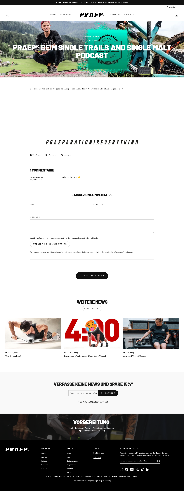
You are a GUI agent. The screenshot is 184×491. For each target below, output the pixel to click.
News (53, 15)
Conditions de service (101, 252)
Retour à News (94, 276)
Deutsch (44, 454)
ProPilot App (98, 453)
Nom (32, 204)
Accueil (88, 37)
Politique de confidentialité (75, 252)
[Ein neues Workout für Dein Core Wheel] (92, 333)
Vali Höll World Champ (135, 356)
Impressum (71, 465)
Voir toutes (92, 308)
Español (44, 468)
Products (66, 15)
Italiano (44, 461)
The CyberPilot (13, 356)
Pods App (97, 457)
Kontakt (70, 468)
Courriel (98, 204)
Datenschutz (72, 461)
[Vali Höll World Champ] (151, 333)
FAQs (69, 457)
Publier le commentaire (50, 244)
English (44, 457)
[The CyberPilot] (33, 333)
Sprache (129, 15)
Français (44, 465)
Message (35, 217)
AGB (69, 472)
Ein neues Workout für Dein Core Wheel (85, 356)
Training (115, 15)
